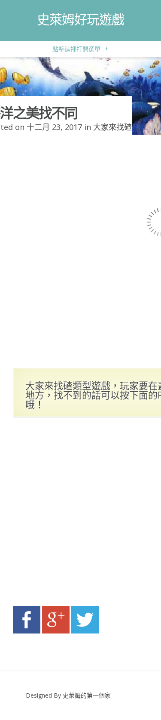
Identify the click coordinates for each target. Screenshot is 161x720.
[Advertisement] (80, 514)
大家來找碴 (112, 127)
